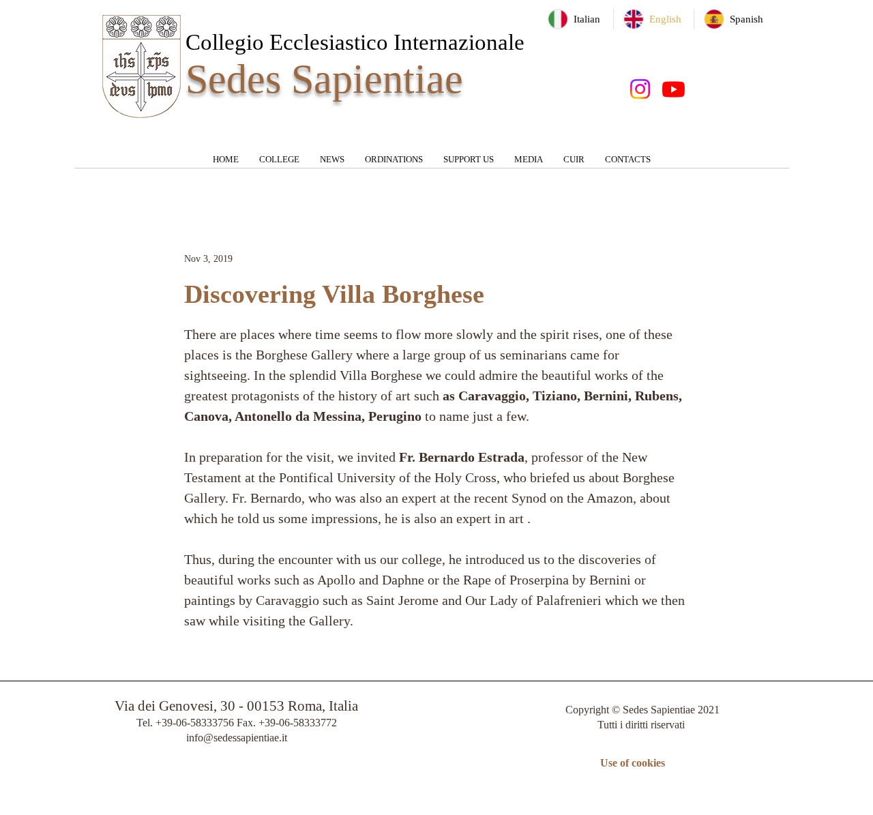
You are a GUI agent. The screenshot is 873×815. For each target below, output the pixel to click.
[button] (279, 164)
